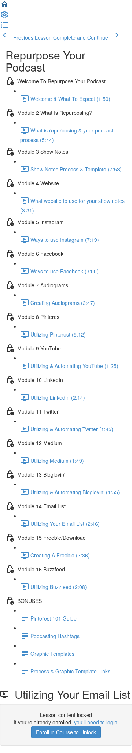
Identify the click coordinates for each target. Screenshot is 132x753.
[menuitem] (4, 17)
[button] (4, 6)
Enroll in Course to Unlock (66, 732)
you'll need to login (95, 722)
